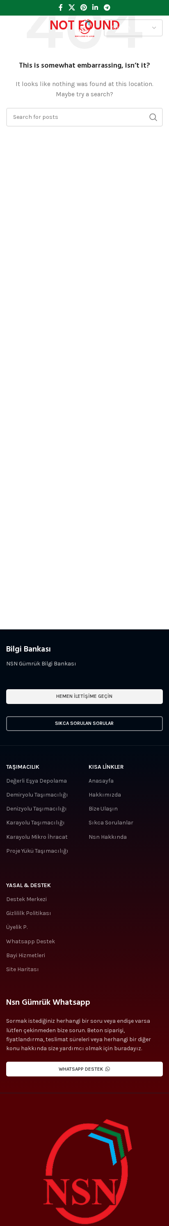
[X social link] (72, 7)
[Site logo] (84, 27)
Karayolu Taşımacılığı (35, 822)
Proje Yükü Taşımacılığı (37, 850)
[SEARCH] (153, 117)
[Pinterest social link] (83, 7)
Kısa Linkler (106, 766)
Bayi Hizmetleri (25, 955)
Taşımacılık (22, 766)
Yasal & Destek (28, 885)
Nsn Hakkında (108, 836)
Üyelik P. (16, 927)
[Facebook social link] (61, 7)
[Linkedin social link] (95, 7)
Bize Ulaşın (103, 808)
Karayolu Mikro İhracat (37, 836)
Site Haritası (22, 969)
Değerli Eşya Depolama (36, 780)
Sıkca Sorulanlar (111, 822)
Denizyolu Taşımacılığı (36, 808)
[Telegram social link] (107, 7)
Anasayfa (101, 780)
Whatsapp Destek (30, 941)
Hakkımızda (105, 794)
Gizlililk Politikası (28, 913)
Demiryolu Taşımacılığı (37, 794)
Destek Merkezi (26, 899)
